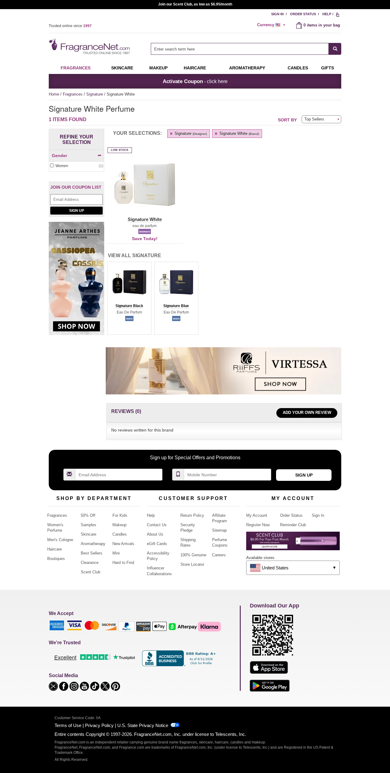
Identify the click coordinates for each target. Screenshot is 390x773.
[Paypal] (126, 626)
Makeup (158, 67)
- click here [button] (195, 81)
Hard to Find (123, 562)
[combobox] (246, 49)
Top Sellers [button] (314, 119)
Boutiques (56, 558)
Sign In (277, 14)
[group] (129, 298)
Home (54, 94)
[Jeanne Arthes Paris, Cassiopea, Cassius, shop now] (76, 281)
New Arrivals (123, 543)
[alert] (272, 25)
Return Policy (192, 515)
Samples (88, 525)
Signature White (238, 133)
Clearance (89, 562)
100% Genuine (193, 555)
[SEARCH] (335, 49)
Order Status (303, 14)
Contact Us (157, 525)
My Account (256, 515)
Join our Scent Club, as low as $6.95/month (195, 4)
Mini (116, 553)
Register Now (258, 525)
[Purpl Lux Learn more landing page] (293, 543)
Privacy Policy (99, 725)
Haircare (195, 67)
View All (134, 255)
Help (326, 14)
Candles (119, 534)
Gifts (327, 67)
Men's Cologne (60, 539)
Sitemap (219, 530)
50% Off (88, 515)
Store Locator (192, 564)
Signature (95, 94)
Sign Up (76, 210)
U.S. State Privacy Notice (142, 725)
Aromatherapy (93, 543)
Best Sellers (91, 553)
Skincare (122, 67)
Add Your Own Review (307, 412)
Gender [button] (59, 155)
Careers (219, 555)
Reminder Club (293, 525)
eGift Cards (157, 543)
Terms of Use (68, 725)
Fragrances (75, 67)
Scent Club (90, 572)
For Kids (119, 515)
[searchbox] (240, 49)
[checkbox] (76, 166)
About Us (155, 534)
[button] (144, 188)
